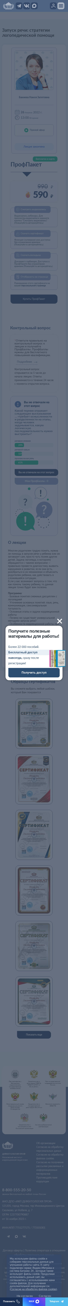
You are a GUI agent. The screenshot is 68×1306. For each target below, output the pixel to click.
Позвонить (9, 1301)
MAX (31, 1301)
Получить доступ (34, 672)
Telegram (54, 1301)
